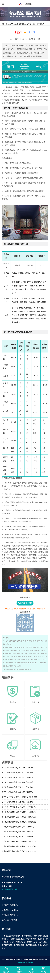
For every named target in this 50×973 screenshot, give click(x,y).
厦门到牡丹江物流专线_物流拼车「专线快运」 (19, 812)
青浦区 (21, 289)
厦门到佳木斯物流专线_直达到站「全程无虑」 (19, 822)
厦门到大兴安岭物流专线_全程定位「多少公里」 (20, 797)
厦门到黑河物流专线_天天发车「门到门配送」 (19, 807)
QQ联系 (43, 972)
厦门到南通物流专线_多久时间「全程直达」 (18, 792)
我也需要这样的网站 (25, 962)
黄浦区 (18, 282)
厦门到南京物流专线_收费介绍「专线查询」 (18, 768)
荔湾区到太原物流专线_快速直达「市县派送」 (19, 846)
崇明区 (32, 289)
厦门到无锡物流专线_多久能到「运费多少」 (18, 772)
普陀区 (39, 282)
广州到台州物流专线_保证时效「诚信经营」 (18, 827)
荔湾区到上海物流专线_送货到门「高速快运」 (19, 851)
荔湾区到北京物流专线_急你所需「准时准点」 (19, 841)
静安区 (34, 282)
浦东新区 (39, 286)
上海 (13, 282)
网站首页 (6, 972)
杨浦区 (16, 286)
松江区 (16, 289)
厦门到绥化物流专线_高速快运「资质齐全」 (18, 802)
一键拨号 (19, 972)
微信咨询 (31, 972)
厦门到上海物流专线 (10, 24)
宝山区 (27, 286)
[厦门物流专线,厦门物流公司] (25, 3)
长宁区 (28, 282)
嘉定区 (32, 286)
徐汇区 (23, 282)
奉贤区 (27, 289)
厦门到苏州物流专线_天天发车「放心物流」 (18, 787)
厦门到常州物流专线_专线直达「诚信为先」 (18, 782)
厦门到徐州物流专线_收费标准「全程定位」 (18, 777)
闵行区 (21, 286)
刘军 (10, 886)
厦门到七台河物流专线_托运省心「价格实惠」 (19, 817)
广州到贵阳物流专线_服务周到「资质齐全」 (18, 836)
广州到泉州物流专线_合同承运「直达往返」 (18, 832)
